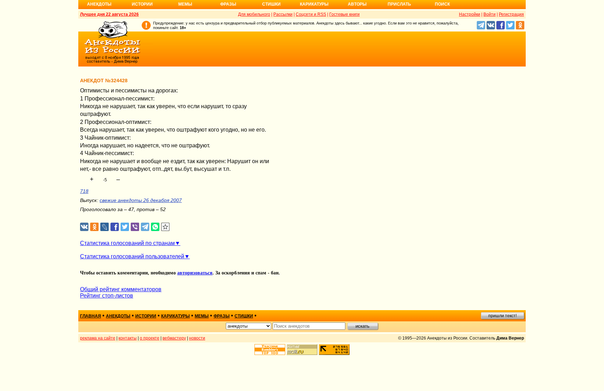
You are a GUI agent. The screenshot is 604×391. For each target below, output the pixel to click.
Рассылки (283, 14)
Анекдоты (99, 4)
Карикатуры (314, 4)
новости (197, 338)
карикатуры (175, 316)
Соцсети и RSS (311, 14)
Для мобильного (254, 14)
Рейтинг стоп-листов (106, 296)
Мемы (185, 4)
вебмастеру (174, 338)
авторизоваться (195, 272)
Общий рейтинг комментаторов (120, 289)
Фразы (228, 4)
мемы (202, 316)
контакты (127, 338)
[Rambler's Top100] (269, 349)
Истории (142, 4)
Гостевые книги (344, 14)
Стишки (271, 4)
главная (90, 316)
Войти (489, 14)
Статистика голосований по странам (127, 243)
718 (84, 191)
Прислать (399, 4)
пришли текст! (502, 315)
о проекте (149, 338)
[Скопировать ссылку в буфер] (165, 227)
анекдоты (118, 316)
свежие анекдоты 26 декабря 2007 (141, 200)
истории (145, 316)
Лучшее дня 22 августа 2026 (109, 14)
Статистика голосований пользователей (132, 256)
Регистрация (511, 14)
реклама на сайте (97, 338)
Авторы (357, 4)
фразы (222, 316)
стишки (244, 316)
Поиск (442, 4)
